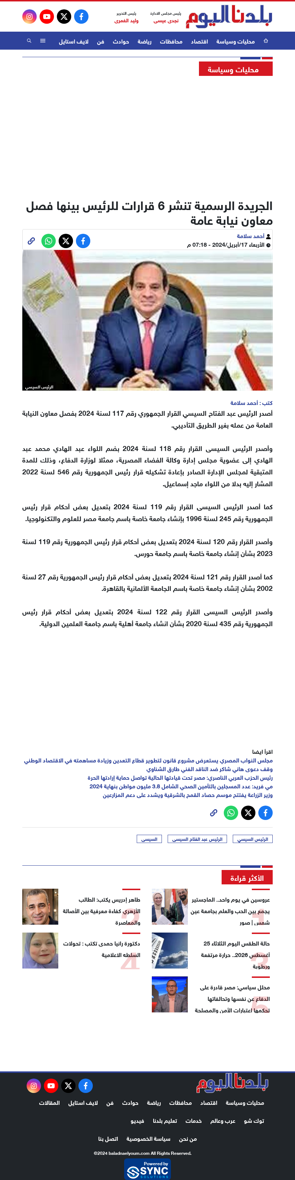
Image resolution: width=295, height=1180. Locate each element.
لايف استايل (73, 40)
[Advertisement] (147, 135)
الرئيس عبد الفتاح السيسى (197, 839)
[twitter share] (66, 241)
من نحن (188, 1138)
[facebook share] (83, 241)
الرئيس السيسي (252, 839)
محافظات (171, 40)
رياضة (144, 40)
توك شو (254, 1120)
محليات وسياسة (236, 40)
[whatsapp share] (48, 241)
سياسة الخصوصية (149, 1138)
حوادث (121, 40)
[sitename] (232, 1083)
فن (100, 40)
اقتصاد (199, 40)
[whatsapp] (31, 241)
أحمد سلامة (251, 235)
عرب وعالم (222, 1120)
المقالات (49, 1102)
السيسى (149, 839)
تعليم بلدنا (165, 1120)
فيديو (137, 1120)
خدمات (194, 1120)
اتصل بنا (108, 1138)
